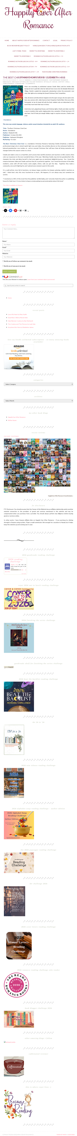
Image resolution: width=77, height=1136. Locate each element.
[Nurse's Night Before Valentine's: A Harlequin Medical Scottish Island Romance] (45, 447)
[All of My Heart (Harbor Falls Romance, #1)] (57, 459)
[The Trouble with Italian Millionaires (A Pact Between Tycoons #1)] (53, 465)
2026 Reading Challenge (15, 560)
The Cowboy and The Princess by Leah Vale (21, 324)
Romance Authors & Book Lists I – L (54, 61)
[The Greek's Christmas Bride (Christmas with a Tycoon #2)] (25, 441)
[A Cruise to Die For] (68, 465)
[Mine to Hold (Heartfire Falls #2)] (41, 441)
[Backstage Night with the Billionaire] (37, 477)
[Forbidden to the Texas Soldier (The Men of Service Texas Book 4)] (29, 477)
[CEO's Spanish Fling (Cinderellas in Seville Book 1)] (14, 477)
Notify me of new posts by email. (14, 266)
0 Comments (30, 83)
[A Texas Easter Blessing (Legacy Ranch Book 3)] (33, 465)
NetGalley (48, 81)
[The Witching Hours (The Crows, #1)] (14, 459)
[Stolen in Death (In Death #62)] (21, 447)
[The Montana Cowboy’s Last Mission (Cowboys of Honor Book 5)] (10, 441)
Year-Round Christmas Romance (54, 72)
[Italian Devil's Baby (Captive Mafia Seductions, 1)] (64, 483)
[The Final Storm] (61, 447)
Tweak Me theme (61, 1134)
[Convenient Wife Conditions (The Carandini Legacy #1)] (14, 453)
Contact (46, 40)
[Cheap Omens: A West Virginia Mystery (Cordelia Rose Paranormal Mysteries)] (6, 483)
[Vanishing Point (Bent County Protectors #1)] (68, 471)
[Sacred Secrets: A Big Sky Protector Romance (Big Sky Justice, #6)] (49, 441)
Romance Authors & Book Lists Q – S (54, 66)
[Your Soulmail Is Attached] (53, 459)
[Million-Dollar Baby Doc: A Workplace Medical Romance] (25, 465)
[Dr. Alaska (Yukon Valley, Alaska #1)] (6, 447)
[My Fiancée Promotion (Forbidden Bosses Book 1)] (18, 483)
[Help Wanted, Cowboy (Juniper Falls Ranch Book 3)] (25, 489)
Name (4, 241)
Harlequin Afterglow (20, 81)
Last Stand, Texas (19, 51)
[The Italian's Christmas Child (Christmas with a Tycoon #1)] (21, 441)
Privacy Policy (66, 40)
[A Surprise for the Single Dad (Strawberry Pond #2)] (29, 483)
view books (23, 573)
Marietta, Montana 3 (22, 56)
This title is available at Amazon (12, 185)
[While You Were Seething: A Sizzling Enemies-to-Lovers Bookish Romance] (64, 465)
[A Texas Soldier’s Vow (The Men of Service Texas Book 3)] (29, 447)
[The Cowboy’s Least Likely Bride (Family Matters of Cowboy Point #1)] (25, 447)
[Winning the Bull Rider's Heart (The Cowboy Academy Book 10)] (49, 453)
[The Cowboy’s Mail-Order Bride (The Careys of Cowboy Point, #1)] (53, 441)
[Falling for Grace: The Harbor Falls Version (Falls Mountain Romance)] (37, 441)
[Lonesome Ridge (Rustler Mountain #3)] (37, 465)
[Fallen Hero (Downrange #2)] (64, 447)
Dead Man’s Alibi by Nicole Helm (18, 317)
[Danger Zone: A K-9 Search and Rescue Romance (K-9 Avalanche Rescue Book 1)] (29, 459)
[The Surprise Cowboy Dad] (41, 477)
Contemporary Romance (58, 80)
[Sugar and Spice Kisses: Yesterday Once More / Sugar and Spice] (25, 453)
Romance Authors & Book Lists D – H (22, 61)
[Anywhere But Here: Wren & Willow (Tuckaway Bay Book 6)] (14, 489)
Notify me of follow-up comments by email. (18, 261)
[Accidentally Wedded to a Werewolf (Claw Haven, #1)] (41, 465)
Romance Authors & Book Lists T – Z (24, 72)
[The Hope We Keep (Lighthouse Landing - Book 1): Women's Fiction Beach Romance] (68, 441)
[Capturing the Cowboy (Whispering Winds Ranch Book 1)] (45, 477)
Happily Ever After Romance (38, 18)
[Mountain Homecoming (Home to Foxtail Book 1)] (29, 441)
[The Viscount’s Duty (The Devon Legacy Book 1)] (64, 441)
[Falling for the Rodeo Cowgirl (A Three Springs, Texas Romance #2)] (68, 453)
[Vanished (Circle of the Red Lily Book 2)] (14, 465)
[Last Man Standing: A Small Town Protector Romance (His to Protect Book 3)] (21, 483)
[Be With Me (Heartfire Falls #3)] (64, 477)
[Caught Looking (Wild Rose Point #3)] (53, 471)
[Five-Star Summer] (49, 483)
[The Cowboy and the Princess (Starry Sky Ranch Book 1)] (21, 489)
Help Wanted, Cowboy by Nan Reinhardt (20, 321)
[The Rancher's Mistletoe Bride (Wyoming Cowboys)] (6, 471)
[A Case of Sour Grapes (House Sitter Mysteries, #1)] (18, 471)
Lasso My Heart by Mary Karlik (17, 314)
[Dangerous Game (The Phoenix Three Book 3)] (68, 447)
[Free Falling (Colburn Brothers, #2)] (18, 459)
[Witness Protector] (6, 459)
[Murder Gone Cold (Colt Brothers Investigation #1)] (10, 471)
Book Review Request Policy (18, 45)
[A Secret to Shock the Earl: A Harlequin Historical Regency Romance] (41, 459)
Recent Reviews (11, 436)
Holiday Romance (36, 81)
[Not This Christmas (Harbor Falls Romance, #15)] (45, 441)
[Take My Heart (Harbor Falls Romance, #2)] (64, 459)
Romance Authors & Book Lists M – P (22, 66)
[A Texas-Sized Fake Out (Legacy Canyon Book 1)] (49, 447)
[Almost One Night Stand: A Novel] (33, 441)
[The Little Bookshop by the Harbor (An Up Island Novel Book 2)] (61, 471)
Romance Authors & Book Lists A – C (48, 56)
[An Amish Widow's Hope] (6, 453)
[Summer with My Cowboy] (53, 477)
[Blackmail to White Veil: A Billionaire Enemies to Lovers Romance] (33, 459)
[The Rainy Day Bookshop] (41, 483)
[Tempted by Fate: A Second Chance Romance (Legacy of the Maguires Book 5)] (21, 477)
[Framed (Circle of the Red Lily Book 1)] (68, 459)
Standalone (19, 83)
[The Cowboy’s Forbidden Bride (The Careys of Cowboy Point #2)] (14, 447)
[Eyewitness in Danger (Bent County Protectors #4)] (29, 465)
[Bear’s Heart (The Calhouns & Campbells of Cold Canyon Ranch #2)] (37, 453)
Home (7, 40)
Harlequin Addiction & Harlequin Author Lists (51, 45)
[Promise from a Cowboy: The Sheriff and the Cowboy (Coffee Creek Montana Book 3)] (18, 489)
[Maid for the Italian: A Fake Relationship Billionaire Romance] (53, 453)
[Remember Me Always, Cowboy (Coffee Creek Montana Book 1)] (25, 477)
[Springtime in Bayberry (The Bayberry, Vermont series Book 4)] (53, 447)
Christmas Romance (40, 80)
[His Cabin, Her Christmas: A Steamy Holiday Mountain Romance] (61, 441)
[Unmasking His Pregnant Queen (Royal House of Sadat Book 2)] (61, 477)
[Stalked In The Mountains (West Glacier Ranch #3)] (64, 453)
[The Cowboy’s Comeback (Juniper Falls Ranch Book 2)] (18, 447)
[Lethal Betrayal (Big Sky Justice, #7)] (57, 477)
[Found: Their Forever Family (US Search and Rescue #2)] (37, 471)
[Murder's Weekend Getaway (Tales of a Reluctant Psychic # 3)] (14, 441)
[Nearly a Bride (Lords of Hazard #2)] (64, 471)
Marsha (28, 80)
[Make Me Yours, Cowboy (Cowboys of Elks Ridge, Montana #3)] (57, 447)
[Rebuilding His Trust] (10, 459)
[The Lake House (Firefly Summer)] (6, 489)
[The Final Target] (14, 483)
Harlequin (7, 81)
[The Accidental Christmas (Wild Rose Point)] (57, 471)
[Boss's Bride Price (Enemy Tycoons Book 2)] (14, 471)
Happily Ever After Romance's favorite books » (60, 496)
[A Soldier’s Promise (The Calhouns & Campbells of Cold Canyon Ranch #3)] (41, 453)
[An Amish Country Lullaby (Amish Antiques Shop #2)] (45, 459)
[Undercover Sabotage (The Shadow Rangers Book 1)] (25, 483)
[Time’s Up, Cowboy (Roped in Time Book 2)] (53, 483)
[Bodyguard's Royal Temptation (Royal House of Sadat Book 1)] (6, 465)
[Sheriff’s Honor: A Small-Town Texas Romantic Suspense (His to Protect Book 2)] (33, 453)
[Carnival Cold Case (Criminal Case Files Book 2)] (10, 453)
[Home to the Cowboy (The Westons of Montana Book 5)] (33, 471)
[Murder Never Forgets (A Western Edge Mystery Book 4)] (18, 465)
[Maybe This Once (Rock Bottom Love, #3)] (21, 459)
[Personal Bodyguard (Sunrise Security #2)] (49, 459)
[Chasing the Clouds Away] (49, 477)
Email (4, 247)
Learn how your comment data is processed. (41, 279)
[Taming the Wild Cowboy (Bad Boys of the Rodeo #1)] (25, 471)
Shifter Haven (12, 420)
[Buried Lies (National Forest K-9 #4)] (37, 447)
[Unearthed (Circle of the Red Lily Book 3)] (21, 465)
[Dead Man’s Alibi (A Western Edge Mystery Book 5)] (29, 489)
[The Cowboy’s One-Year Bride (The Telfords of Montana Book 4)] (68, 483)
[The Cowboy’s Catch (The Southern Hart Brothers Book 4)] (57, 483)
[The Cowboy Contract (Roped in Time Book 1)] (33, 447)
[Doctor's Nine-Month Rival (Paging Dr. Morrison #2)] (57, 465)
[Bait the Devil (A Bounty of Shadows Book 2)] (45, 453)
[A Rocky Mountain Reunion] (49, 465)
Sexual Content (58, 81)
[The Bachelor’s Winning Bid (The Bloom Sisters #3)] (10, 447)
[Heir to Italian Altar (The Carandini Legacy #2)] (41, 471)
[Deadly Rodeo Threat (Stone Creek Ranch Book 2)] (37, 459)
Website (5, 253)
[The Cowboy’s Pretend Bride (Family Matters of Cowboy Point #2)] (10, 483)
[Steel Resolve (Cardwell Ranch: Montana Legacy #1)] (6, 441)
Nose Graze (71, 1134)
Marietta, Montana (37, 51)
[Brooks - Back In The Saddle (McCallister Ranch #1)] (18, 453)
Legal (55, 40)
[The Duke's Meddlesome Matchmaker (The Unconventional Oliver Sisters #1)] (41, 447)
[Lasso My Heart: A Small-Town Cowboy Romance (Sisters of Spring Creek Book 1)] (33, 489)
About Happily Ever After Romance (25, 40)
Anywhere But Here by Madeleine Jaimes (21, 327)
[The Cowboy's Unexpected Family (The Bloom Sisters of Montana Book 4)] (33, 477)
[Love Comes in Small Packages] (61, 465)
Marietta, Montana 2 (56, 51)
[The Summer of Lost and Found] (25, 459)
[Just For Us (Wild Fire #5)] (21, 453)
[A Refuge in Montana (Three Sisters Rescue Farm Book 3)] (33, 483)
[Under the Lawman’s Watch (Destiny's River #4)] (57, 441)
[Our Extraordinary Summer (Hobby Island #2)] (45, 471)
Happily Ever (14, 564)
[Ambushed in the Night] (61, 453)
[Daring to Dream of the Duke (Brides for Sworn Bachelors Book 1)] (10, 465)
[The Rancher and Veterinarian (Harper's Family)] (61, 459)
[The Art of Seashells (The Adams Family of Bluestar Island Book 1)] (6, 477)
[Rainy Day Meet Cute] (45, 483)
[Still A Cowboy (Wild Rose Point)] (49, 471)
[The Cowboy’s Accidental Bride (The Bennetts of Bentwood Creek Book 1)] (29, 471)
